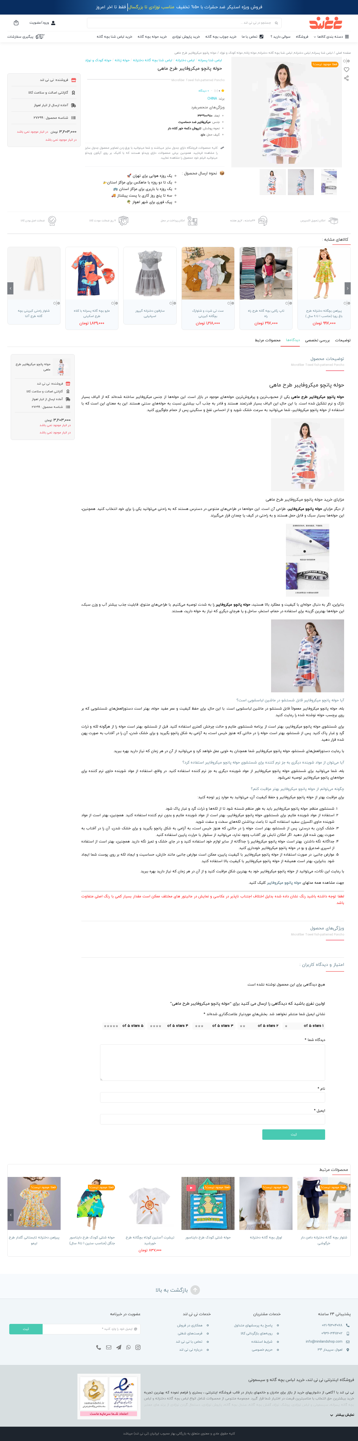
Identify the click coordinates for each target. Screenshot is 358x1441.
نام (321, 1088)
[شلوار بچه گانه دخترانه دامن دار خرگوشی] (323, 1203)
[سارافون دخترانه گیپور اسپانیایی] (150, 273)
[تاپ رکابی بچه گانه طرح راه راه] (266, 273)
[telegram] (118, 1347)
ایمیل (319, 1110)
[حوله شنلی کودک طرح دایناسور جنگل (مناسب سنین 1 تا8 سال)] (92, 1203)
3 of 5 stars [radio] (222, 1026)
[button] (348, 288)
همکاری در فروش (189, 1325)
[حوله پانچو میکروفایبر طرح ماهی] (286, 112)
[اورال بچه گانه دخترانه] (265, 1203)
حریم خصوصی (262, 1349)
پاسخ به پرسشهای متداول (253, 1325)
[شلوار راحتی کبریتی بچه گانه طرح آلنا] (34, 273)
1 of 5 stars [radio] (313, 1026)
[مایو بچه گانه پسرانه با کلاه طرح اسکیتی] (92, 273)
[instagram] (138, 1347)
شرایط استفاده (262, 1341)
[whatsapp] (128, 1347)
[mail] (108, 1347)
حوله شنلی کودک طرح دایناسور (208, 1237)
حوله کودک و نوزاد (98, 60)
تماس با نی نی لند (189, 1341)
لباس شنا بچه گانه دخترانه (152, 60)
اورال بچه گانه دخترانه (266, 1237)
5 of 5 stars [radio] (132, 1026)
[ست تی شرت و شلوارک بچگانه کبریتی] (208, 273)
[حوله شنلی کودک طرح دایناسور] (208, 1203)
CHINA (212, 98)
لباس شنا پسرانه (210, 60)
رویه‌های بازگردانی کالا (257, 1333)
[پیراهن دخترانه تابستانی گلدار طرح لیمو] (34, 1203)
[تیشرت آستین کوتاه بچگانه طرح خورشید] (150, 1203)
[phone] (98, 1347)
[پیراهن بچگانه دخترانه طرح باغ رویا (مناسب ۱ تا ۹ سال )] (324, 273)
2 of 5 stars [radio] (268, 1026)
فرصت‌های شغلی (190, 1333)
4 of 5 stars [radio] (177, 1026)
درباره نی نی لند (190, 1349)
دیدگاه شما (315, 1040)
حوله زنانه (122, 60)
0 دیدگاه (203, 91)
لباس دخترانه (185, 60)
